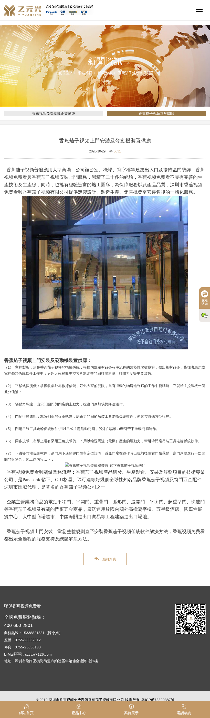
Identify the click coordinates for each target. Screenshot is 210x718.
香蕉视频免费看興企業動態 (53, 114)
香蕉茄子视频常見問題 (136, 73)
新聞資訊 (105, 73)
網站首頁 (85, 73)
